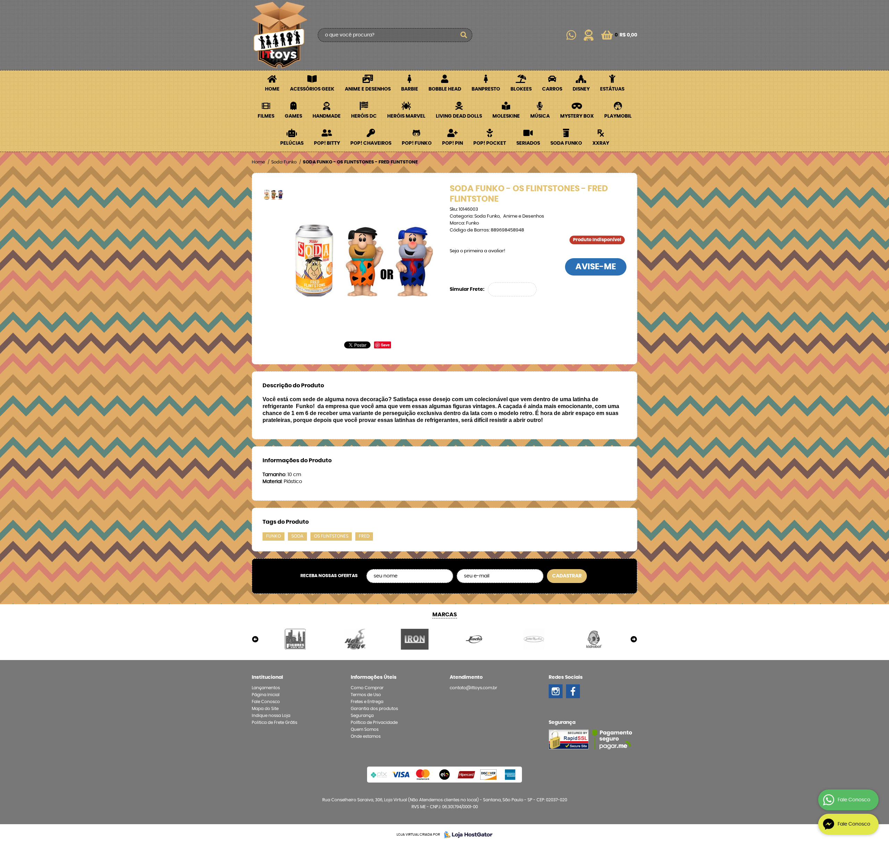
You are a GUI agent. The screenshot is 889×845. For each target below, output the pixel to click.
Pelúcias (292, 143)
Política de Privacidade (374, 722)
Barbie (409, 89)
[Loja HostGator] (466, 834)
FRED (364, 536)
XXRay (600, 143)
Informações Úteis (374, 677)
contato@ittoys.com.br (473, 688)
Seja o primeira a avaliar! (477, 251)
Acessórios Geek (312, 89)
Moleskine (506, 116)
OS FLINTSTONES (331, 536)
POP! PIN (452, 143)
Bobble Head (445, 89)
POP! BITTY (327, 143)
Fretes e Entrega (367, 702)
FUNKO (273, 536)
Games (293, 116)
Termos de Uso (366, 695)
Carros (552, 89)
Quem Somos (365, 729)
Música (540, 116)
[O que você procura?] (464, 35)
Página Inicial (266, 695)
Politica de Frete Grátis (274, 722)
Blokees (521, 89)
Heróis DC (364, 116)
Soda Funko (566, 143)
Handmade (327, 116)
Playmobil (618, 116)
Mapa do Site (265, 709)
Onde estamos (366, 736)
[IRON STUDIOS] (414, 639)
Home (272, 89)
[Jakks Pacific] (534, 639)
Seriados (528, 143)
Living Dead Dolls (459, 116)
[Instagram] (556, 691)
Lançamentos (266, 688)
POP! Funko (417, 143)
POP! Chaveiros (370, 143)
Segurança (362, 715)
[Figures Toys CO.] (295, 639)
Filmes (266, 116)
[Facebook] (573, 691)
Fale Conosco (266, 702)
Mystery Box (577, 116)
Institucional (267, 677)
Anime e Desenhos (368, 89)
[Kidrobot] (593, 639)
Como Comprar (367, 688)
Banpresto (486, 89)
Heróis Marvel (406, 116)
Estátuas (612, 89)
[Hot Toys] (355, 639)
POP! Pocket (489, 143)
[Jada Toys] (474, 639)
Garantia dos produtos (374, 709)
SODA (297, 536)
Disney (581, 89)
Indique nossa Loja (271, 715)
